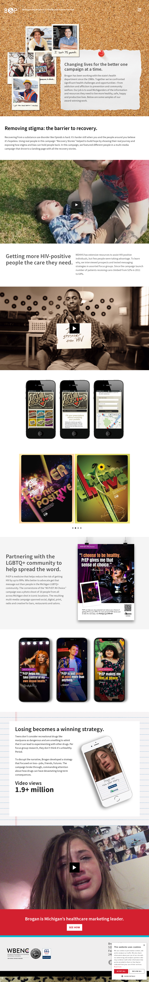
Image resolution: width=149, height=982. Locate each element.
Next (131, 489)
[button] (129, 976)
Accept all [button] (121, 971)
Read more (118, 967)
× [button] (144, 945)
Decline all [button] (137, 971)
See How (74, 927)
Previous (17, 489)
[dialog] (129, 961)
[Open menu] (139, 11)
